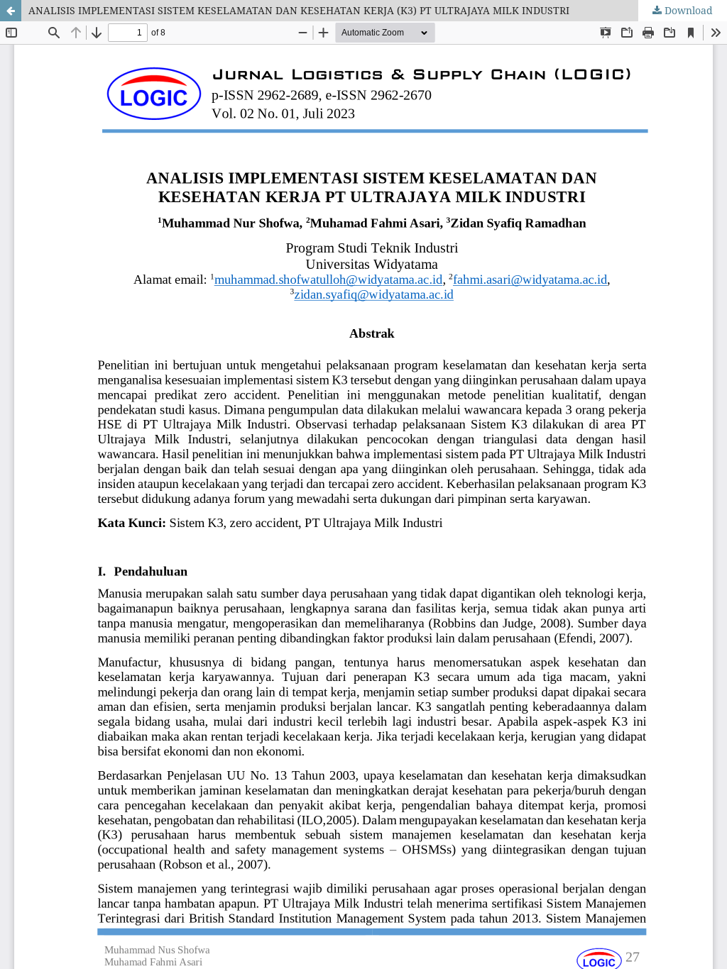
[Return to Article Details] (10, 10)
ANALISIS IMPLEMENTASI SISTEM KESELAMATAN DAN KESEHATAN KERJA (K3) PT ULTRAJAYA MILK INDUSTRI (298, 10)
